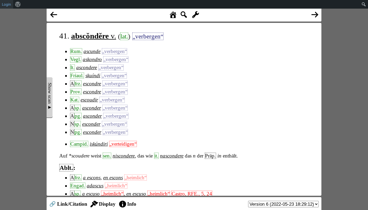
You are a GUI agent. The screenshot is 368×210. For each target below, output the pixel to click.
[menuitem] (18, 4)
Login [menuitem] (6, 4)
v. (93, 36)
